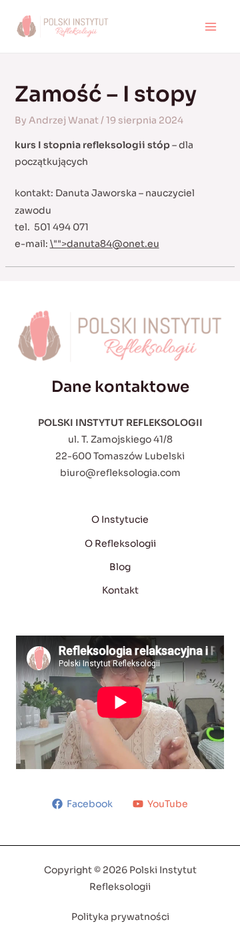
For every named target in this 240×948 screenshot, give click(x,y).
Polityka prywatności (120, 917)
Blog (120, 567)
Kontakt (120, 590)
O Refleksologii (120, 543)
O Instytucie (120, 519)
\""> (104, 244)
